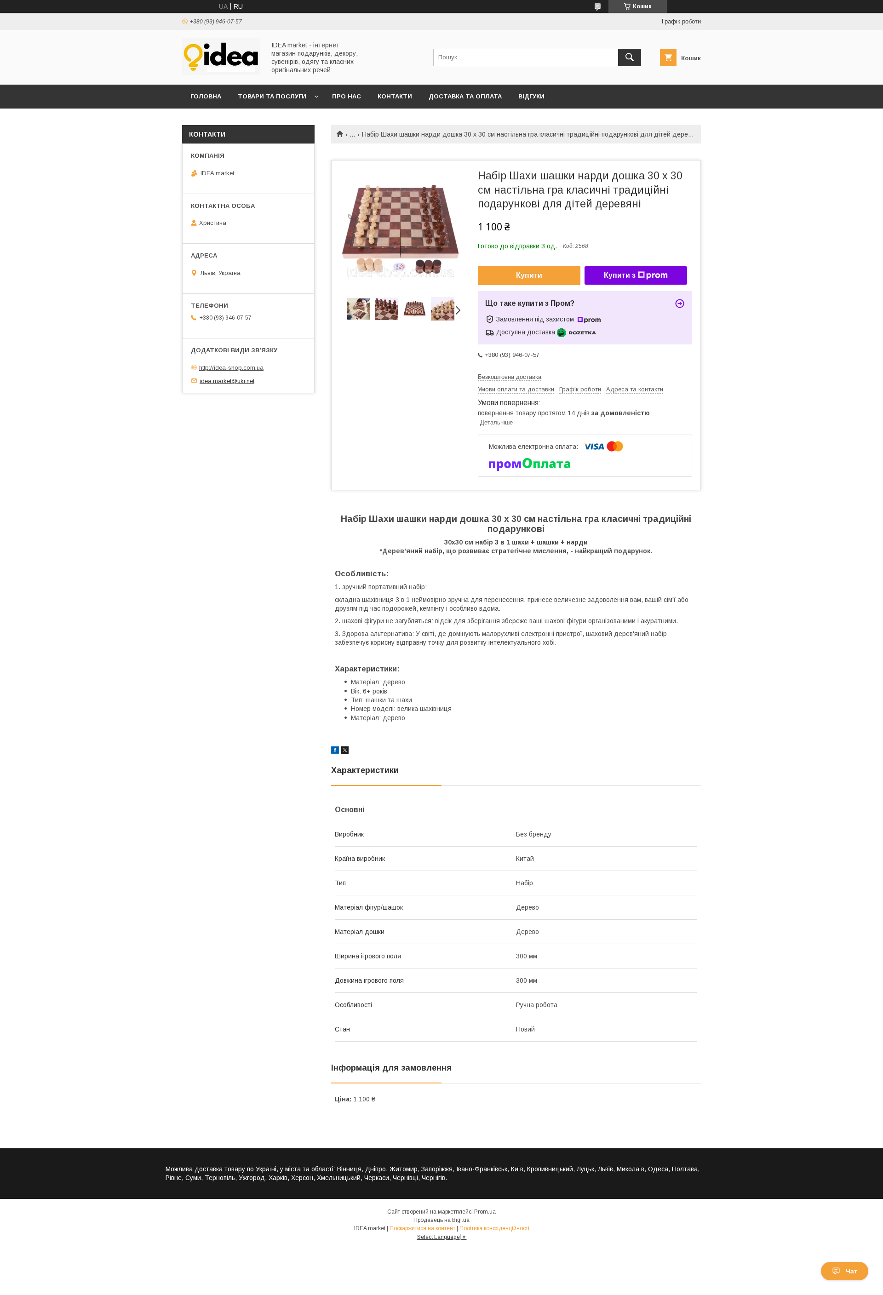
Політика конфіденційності (494, 1228)
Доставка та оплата (465, 96)
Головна (205, 96)
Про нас (346, 96)
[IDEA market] (221, 72)
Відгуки (531, 96)
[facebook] (335, 751)
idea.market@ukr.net (227, 380)
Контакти (395, 96)
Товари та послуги (272, 96)
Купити (529, 275)
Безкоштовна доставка (509, 376)
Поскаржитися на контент (422, 1228)
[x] (345, 751)
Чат (851, 1271)
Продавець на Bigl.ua (441, 1220)
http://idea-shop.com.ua (231, 367)
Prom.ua (485, 1212)
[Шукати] (629, 57)
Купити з (620, 275)
